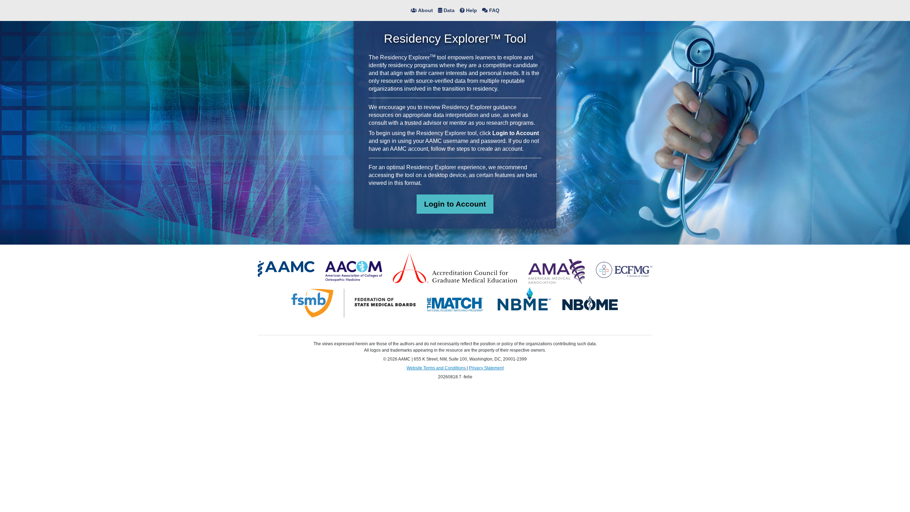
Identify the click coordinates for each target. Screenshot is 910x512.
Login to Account (455, 204)
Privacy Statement (486, 368)
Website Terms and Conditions (437, 368)
